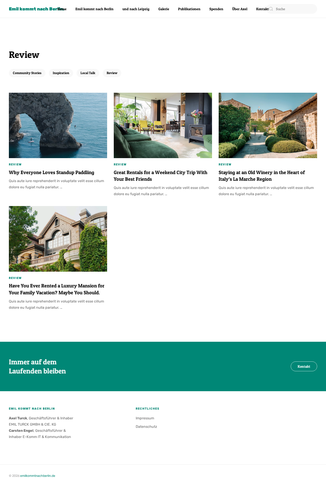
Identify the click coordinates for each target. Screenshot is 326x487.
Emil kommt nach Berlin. (36, 9)
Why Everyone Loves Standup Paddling (51, 172)
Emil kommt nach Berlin (94, 9)
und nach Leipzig (135, 9)
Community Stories (27, 73)
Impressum (145, 418)
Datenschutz (146, 426)
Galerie (163, 9)
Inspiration (61, 73)
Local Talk (88, 73)
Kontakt (262, 9)
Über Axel (239, 9)
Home (62, 9)
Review (112, 73)
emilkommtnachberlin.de (37, 476)
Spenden (216, 9)
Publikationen (189, 9)
